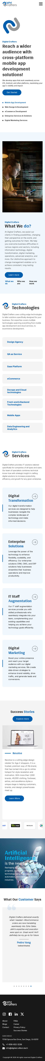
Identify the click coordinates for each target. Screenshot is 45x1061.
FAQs (16, 1021)
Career (16, 1024)
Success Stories (20, 1030)
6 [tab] (26, 986)
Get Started (12, 92)
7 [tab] (28, 986)
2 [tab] (16, 986)
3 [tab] (19, 986)
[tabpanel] (22, 944)
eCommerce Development (16, 111)
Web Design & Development (16, 107)
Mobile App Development (15, 102)
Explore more (22, 719)
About (4, 1021)
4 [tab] (21, 986)
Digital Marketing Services (16, 120)
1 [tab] (14, 986)
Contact (5, 1027)
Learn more (14, 275)
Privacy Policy (19, 1027)
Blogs (4, 1024)
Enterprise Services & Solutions (18, 116)
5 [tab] (24, 986)
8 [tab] (31, 986)
